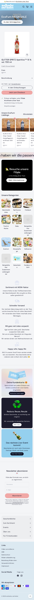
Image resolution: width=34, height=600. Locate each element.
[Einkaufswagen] (27, 6)
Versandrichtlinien (7, 563)
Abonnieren (17, 496)
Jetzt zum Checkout (17, 92)
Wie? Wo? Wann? (17, 454)
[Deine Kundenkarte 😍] (17, 375)
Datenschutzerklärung (18, 502)
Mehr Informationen (16, 180)
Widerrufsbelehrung (8, 557)
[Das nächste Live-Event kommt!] (17, 435)
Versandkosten (15, 84)
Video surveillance (7, 549)
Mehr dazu (17, 424)
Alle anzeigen (28, 114)
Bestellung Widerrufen (9, 560)
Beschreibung (6, 78)
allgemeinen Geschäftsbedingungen (14, 503)
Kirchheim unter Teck (22, 1)
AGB (2, 552)
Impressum (5, 566)
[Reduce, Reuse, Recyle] (17, 404)
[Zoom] (27, 54)
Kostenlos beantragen (17, 393)
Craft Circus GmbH (8, 66)
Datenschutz (5, 555)
